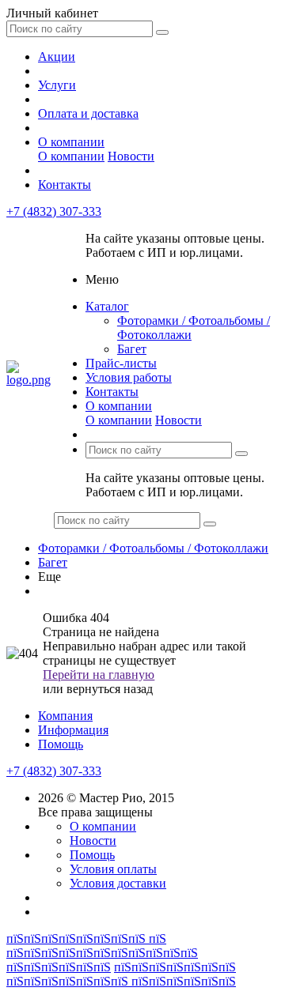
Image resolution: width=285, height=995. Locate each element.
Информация (73, 730)
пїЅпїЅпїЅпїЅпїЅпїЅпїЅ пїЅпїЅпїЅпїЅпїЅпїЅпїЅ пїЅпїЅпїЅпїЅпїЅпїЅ (121, 974)
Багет (131, 349)
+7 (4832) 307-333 (53, 211)
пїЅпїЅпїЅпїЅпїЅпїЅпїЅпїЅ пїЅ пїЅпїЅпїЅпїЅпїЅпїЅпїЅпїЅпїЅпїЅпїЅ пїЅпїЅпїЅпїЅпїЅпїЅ (102, 953)
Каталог (107, 306)
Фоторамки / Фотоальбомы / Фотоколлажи (153, 548)
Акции (56, 56)
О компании (71, 142)
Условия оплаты (113, 869)
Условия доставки (118, 883)
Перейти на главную (98, 674)
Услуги (57, 85)
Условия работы (129, 377)
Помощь (60, 744)
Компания (65, 715)
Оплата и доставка (88, 113)
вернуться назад (109, 688)
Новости (131, 156)
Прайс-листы (121, 363)
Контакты (64, 184)
